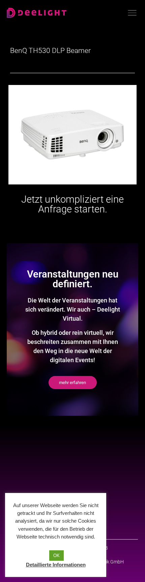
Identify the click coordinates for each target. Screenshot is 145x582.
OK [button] (56, 555)
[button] (73, 382)
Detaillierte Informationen (56, 565)
